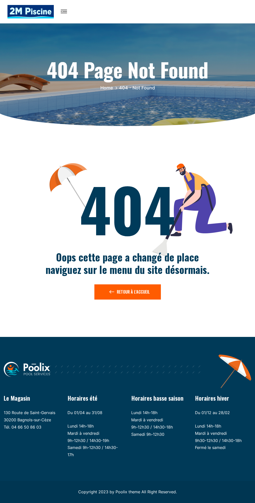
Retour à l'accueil (133, 292)
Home (108, 87)
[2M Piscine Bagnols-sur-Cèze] (30, 11)
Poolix (121, 491)
